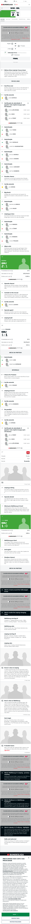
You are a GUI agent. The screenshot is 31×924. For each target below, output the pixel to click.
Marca (19, 898)
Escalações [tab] (15, 19)
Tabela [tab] (28, 19)
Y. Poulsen (22, 46)
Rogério (9, 43)
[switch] (9, 33)
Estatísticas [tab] (22, 19)
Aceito (14, 914)
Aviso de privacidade (13, 898)
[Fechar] (28, 857)
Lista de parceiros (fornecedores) (10, 910)
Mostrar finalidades (15, 921)
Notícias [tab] (8, 19)
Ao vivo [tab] (3, 19)
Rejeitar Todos (16, 918)
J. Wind (9, 48)
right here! (7, 750)
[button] (29, 4)
